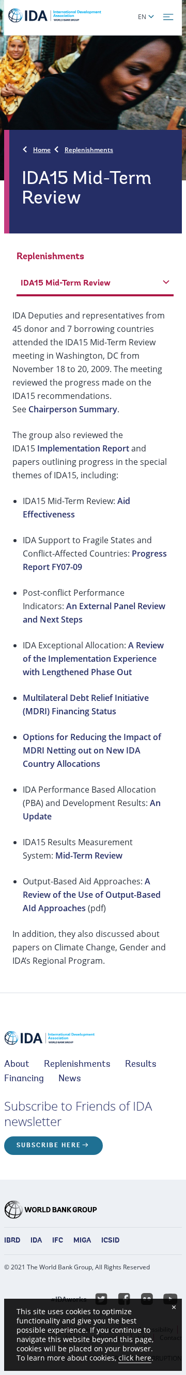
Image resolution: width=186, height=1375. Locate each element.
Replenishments (89, 149)
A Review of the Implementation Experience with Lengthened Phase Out (93, 659)
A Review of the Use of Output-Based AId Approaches (92, 895)
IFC (57, 1241)
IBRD (12, 1241)
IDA (36, 1241)
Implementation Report (83, 448)
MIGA (82, 1241)
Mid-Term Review (88, 855)
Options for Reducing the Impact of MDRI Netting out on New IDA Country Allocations (92, 750)
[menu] (168, 17)
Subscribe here (49, 1146)
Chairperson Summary (72, 409)
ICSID (110, 1241)
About (16, 1064)
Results (141, 1064)
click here (134, 1358)
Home (42, 149)
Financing (24, 1079)
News (69, 1079)
